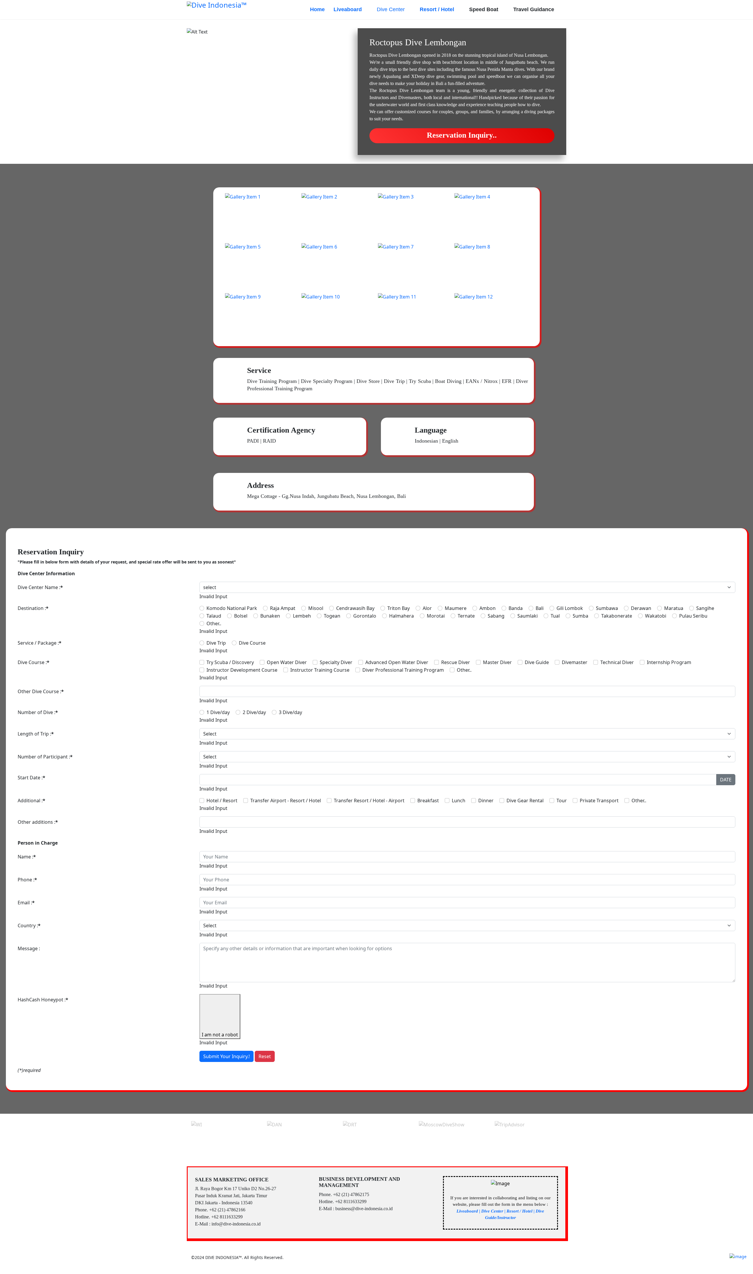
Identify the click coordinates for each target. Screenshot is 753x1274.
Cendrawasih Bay (355, 608)
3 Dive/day (290, 712)
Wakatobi (655, 616)
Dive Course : (33, 662)
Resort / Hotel (437, 9)
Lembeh (302, 616)
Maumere (456, 608)
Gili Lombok (570, 608)
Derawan (641, 608)
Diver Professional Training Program (403, 670)
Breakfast (428, 800)
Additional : (31, 800)
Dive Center (391, 9)
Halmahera (401, 616)
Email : (26, 902)
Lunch (458, 800)
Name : (27, 856)
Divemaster (574, 662)
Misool (315, 608)
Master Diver (497, 662)
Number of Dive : (38, 712)
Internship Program (669, 662)
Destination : (33, 608)
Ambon (487, 608)
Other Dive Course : (41, 691)
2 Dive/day (254, 712)
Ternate (466, 616)
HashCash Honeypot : (43, 999)
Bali (540, 608)
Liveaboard (348, 9)
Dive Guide (537, 662)
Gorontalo (364, 616)
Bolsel (240, 616)
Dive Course (252, 643)
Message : (29, 948)
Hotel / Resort (221, 800)
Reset (265, 1056)
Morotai (436, 616)
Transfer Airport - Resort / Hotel (285, 800)
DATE (726, 779)
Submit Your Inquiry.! (226, 1056)
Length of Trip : (36, 734)
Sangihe (705, 608)
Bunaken (270, 616)
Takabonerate (616, 616)
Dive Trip (216, 643)
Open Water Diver (287, 662)
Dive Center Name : (40, 587)
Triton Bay (398, 608)
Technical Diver (617, 662)
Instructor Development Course (241, 670)
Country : (29, 925)
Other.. (213, 623)
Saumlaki (527, 616)
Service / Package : (39, 643)
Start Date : (31, 777)
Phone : (27, 879)
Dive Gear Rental (525, 800)
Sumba (580, 616)
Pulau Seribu (693, 616)
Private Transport (599, 800)
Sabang (496, 616)
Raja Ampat (282, 608)
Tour (562, 800)
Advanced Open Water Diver (396, 662)
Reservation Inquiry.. (462, 135)
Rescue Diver (455, 662)
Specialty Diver (336, 662)
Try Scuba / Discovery (230, 662)
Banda (516, 608)
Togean (332, 616)
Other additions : (38, 822)
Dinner (486, 800)
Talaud (213, 616)
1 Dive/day (218, 712)
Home (317, 9)
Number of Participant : (45, 756)
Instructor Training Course (319, 670)
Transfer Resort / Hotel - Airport (369, 800)
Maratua (673, 608)
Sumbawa (607, 608)
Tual (555, 616)
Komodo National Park (231, 608)
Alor (427, 608)
